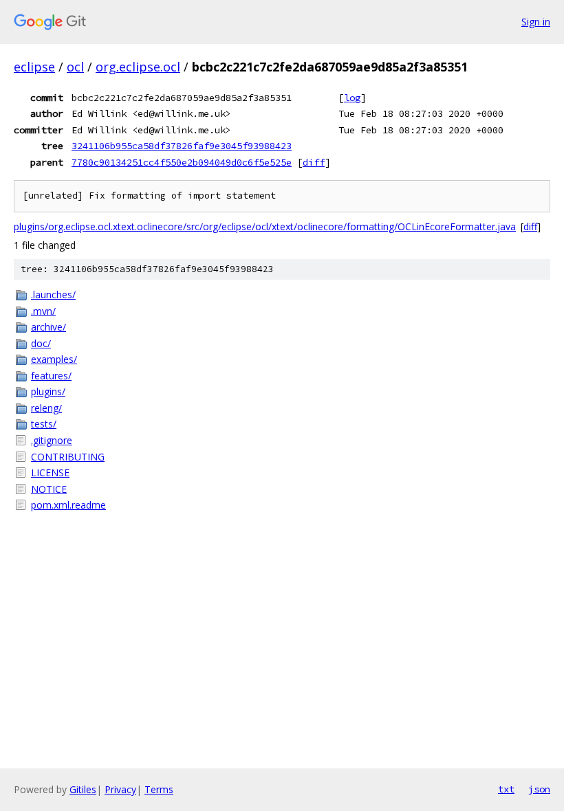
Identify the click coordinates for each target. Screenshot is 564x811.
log (352, 97)
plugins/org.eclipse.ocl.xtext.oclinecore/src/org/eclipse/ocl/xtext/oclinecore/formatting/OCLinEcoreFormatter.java (265, 226)
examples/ (54, 359)
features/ (51, 375)
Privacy (120, 789)
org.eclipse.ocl (138, 66)
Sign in (535, 21)
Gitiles (82, 789)
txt (506, 789)
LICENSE (50, 472)
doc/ (41, 343)
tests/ (43, 423)
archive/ (48, 326)
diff (314, 162)
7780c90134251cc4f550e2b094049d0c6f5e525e (182, 162)
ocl (75, 66)
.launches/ (53, 294)
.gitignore (51, 440)
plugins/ (48, 391)
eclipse (34, 66)
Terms (158, 789)
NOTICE (49, 489)
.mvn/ (43, 311)
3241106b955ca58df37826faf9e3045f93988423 (182, 146)
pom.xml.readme (68, 504)
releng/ (46, 407)
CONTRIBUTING (68, 456)
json (539, 789)
